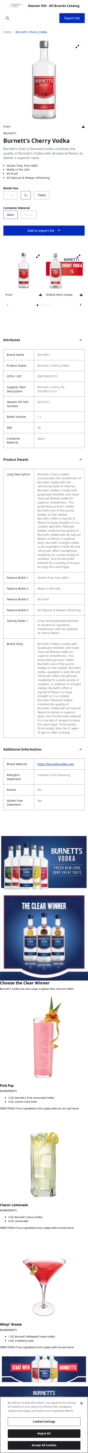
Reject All (43, 1433)
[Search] (7, 18)
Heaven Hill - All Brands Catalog (53, 5)
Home (7, 32)
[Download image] (83, 126)
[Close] (81, 1403)
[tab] (37, 305)
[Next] (81, 305)
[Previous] (7, 305)
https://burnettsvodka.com (55, 764)
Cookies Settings (44, 1421)
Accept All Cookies (44, 1445)
